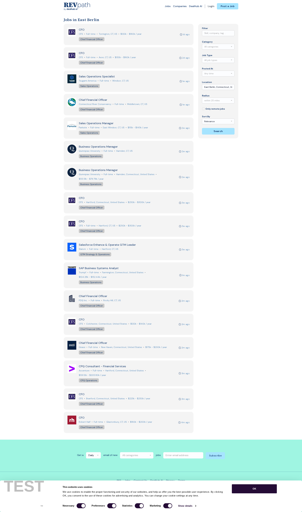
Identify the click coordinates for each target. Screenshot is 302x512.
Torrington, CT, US (108, 34)
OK (254, 488)
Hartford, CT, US (107, 225)
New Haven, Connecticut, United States (121, 347)
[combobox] (218, 47)
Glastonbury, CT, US (116, 421)
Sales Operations (89, 86)
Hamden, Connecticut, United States (135, 174)
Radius (206, 95)
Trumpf (82, 272)
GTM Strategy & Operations (95, 254)
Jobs (168, 6)
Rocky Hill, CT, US (112, 300)
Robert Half (84, 421)
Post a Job (228, 6)
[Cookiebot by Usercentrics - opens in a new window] (42, 506)
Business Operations (90, 156)
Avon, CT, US (105, 57)
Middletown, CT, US (137, 104)
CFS (81, 34)
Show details (185, 505)
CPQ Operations (88, 380)
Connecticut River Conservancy (95, 104)
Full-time (90, 34)
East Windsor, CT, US (113, 127)
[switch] (111, 505)
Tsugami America (87, 80)
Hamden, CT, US (124, 150)
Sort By (206, 116)
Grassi (82, 347)
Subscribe (215, 455)
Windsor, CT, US (120, 80)
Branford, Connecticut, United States (105, 398)
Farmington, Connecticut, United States (122, 272)
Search (218, 131)
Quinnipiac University (89, 150)
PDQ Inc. (83, 300)
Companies (180, 6)
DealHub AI (195, 6)
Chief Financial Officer (91, 39)
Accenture (84, 370)
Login (211, 6)
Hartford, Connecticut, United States (105, 202)
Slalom (82, 249)
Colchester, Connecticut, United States (106, 323)
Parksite (83, 127)
